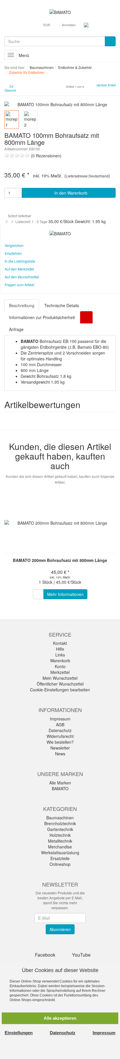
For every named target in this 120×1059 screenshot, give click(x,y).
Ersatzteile (60, 858)
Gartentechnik (60, 829)
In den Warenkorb (70, 193)
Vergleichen (14, 245)
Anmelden (69, 24)
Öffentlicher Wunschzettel (60, 684)
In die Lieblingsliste (20, 261)
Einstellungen (19, 1032)
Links (60, 655)
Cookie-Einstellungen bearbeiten (60, 690)
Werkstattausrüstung (60, 852)
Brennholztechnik (60, 823)
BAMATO (60, 788)
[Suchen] (110, 41)
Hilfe (60, 649)
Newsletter (60, 748)
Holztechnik (60, 835)
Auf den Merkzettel (19, 268)
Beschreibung (21, 305)
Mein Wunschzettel (60, 678)
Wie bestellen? (60, 742)
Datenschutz (60, 730)
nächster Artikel (106, 85)
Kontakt (60, 643)
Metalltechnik (60, 841)
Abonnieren (60, 929)
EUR (47, 24)
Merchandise (60, 847)
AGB (60, 724)
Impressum (60, 719)
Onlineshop (60, 864)
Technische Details (61, 305)
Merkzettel (60, 672)
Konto (60, 666)
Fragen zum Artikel (19, 284)
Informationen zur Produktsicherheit (42, 317)
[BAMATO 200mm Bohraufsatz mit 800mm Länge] (60, 523)
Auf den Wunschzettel (22, 276)
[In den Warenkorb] (38, 594)
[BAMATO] (60, 12)
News (60, 754)
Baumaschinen (60, 817)
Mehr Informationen (65, 594)
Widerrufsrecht (60, 736)
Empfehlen (13, 253)
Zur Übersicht (10, 88)
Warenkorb (60, 660)
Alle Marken (60, 783)
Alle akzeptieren (60, 1018)
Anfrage (16, 329)
